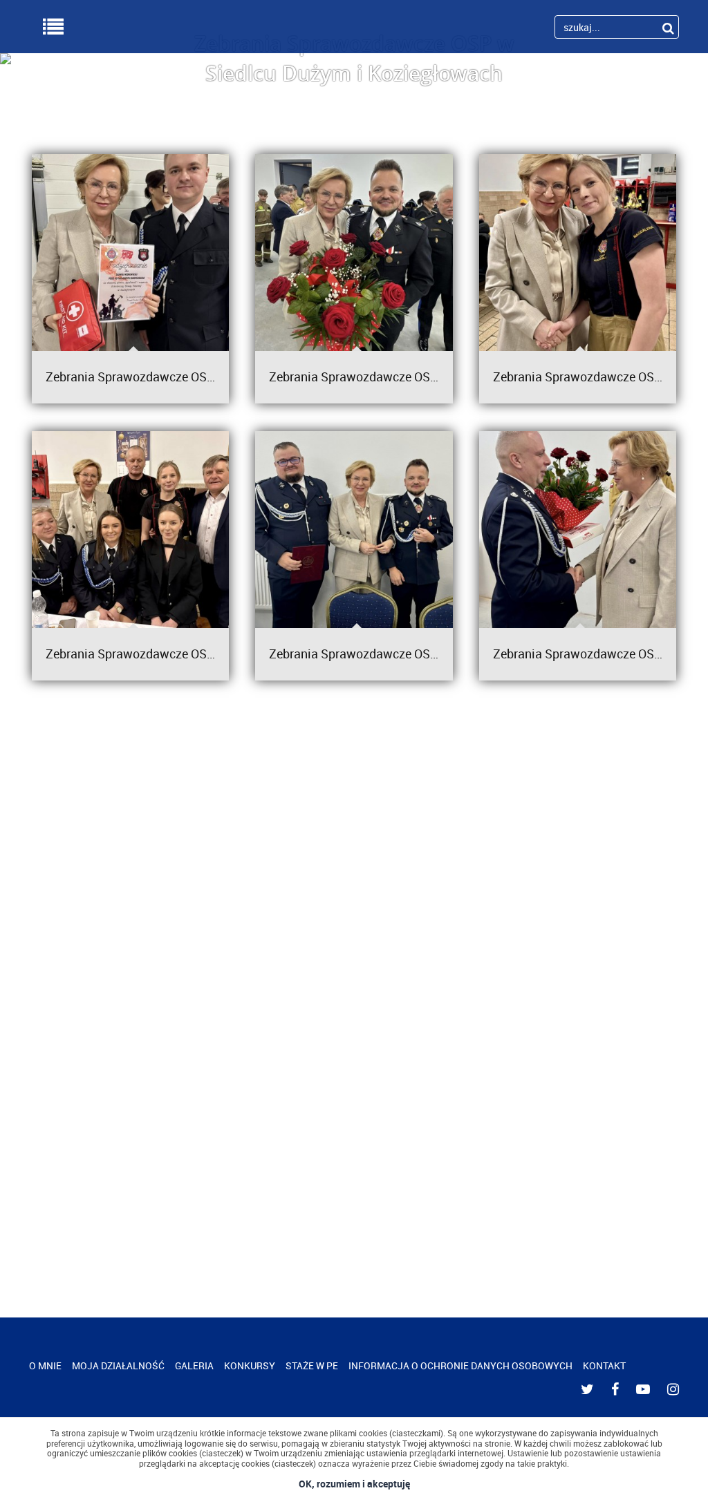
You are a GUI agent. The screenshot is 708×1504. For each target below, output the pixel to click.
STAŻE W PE (312, 1365)
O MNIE (45, 1365)
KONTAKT (604, 1365)
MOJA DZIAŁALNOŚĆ (118, 1365)
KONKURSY (249, 1365)
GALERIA (194, 1365)
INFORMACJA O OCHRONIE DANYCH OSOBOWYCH (460, 1365)
